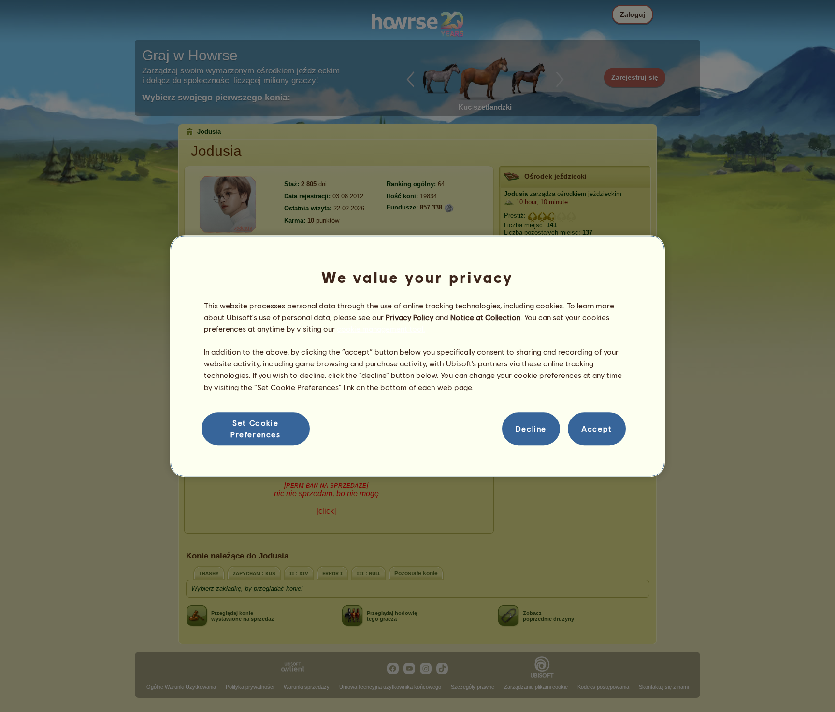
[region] (417, 356)
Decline (531, 428)
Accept (596, 428)
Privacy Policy (409, 316)
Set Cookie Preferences (255, 428)
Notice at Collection (485, 316)
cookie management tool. (381, 328)
